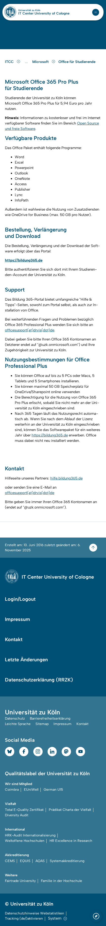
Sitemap (42, 724)
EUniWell (31, 789)
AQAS (40, 861)
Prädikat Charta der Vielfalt (70, 810)
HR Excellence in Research (71, 841)
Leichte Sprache (18, 724)
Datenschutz (15, 718)
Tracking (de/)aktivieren (24, 918)
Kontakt (13, 639)
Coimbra (12, 789)
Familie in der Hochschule (61, 881)
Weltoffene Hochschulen (24, 841)
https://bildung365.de (50, 435)
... (27, 62)
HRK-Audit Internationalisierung (30, 835)
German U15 (53, 789)
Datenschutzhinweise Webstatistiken (34, 913)
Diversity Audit (16, 815)
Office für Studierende (76, 62)
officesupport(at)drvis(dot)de (29, 330)
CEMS (10, 861)
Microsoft (41, 62)
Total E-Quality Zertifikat (24, 810)
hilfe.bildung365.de (66, 478)
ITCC (10, 62)
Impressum (17, 619)
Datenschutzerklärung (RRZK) (39, 680)
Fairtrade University (20, 881)
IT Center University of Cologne (44, 13)
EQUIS (25, 861)
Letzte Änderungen (26, 660)
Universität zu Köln (37, 10)
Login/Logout (20, 599)
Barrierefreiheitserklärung (50, 718)
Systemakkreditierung (67, 861)
